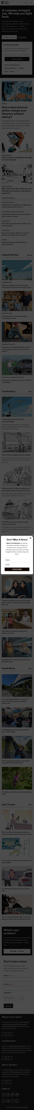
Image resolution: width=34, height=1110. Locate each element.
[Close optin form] (31, 538)
